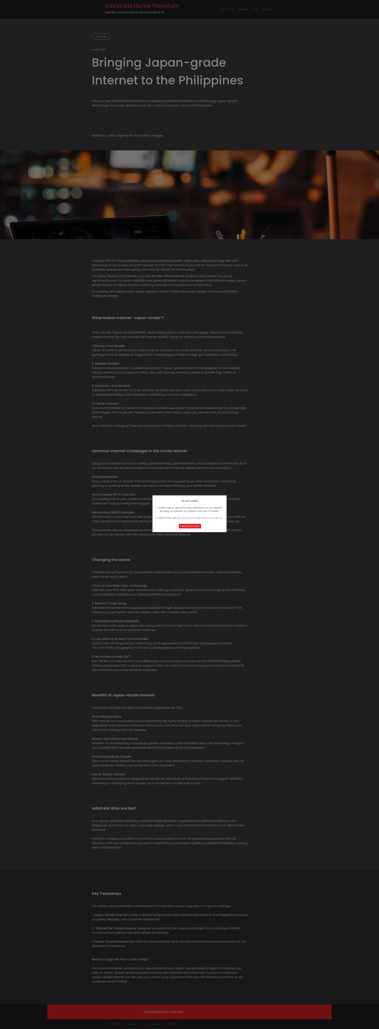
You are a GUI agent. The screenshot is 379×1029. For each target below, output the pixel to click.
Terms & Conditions (211, 517)
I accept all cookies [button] (190, 526)
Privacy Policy (188, 517)
